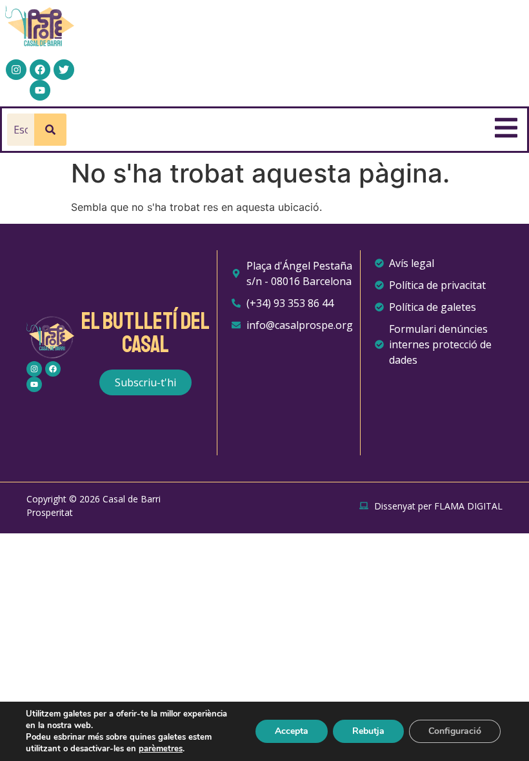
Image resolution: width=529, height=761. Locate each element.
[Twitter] (64, 69)
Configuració (454, 731)
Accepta (291, 731)
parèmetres (161, 749)
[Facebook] (40, 69)
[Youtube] (40, 90)
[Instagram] (16, 69)
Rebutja (368, 731)
